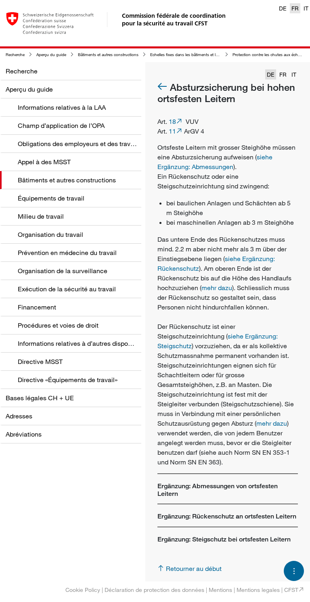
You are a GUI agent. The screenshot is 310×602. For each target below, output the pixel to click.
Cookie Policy (82, 589)
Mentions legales (258, 589)
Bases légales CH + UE (40, 398)
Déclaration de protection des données (154, 589)
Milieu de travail (41, 216)
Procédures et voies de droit (58, 325)
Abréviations (24, 434)
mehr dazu (216, 288)
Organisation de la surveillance (62, 271)
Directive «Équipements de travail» (67, 380)
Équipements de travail (51, 198)
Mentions (220, 589)
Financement (37, 307)
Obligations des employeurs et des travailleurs (84, 144)
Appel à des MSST (44, 162)
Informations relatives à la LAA (62, 107)
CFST (291, 589)
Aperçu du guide (51, 54)
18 (172, 121)
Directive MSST (40, 361)
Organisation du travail (50, 234)
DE (283, 8)
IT (306, 8)
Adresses (19, 416)
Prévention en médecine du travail (67, 253)
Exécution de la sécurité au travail (67, 289)
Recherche (15, 54)
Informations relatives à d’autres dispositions (82, 343)
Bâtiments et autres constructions (108, 54)
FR (295, 8)
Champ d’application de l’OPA (61, 125)
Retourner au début (194, 568)
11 (172, 131)
